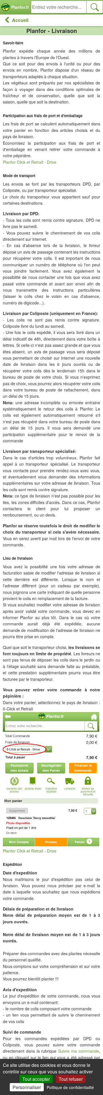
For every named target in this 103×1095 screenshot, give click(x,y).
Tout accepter (36, 1079)
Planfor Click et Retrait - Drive (29, 162)
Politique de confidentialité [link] (70, 1087)
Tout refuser (71, 1079)
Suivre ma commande (78, 1051)
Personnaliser (27, 1087)
